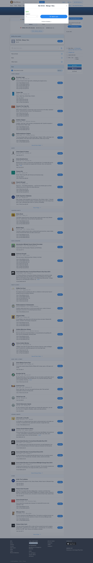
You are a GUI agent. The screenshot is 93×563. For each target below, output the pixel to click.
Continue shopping (46, 21)
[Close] (66, 5)
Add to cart (54, 16)
